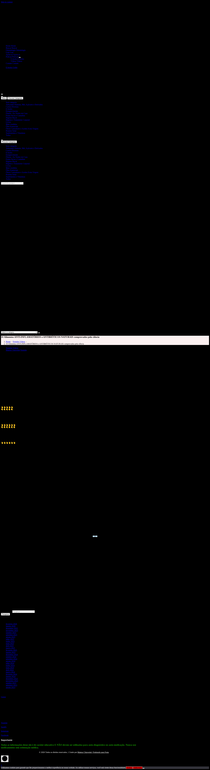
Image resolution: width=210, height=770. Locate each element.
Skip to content (7, 2)
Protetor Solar (11, 131)
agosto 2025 (10, 637)
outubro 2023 (11, 683)
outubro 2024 (11, 657)
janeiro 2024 (10, 676)
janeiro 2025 (10, 652)
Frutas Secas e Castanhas (15, 116)
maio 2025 (10, 644)
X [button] (1, 763)
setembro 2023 (11, 685)
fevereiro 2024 (11, 674)
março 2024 (10, 672)
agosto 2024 (10, 661)
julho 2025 (10, 639)
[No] (143, 768)
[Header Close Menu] (2, 96)
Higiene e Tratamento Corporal (18, 120)
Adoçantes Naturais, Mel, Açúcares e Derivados (24, 105)
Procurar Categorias (15, 98)
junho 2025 (10, 641)
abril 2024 (10, 670)
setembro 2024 (11, 659)
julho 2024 (10, 663)
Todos (8, 135)
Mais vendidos (11, 124)
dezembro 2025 (12, 628)
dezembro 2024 (12, 655)
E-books (9, 109)
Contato (3, 697)
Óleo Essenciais (12, 126)
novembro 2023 (12, 681)
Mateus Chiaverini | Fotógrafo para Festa (93, 752)
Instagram (5, 731)
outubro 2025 (11, 633)
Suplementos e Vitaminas (15, 133)
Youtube (23, 350)
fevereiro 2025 (11, 650)
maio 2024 (10, 668)
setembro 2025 (11, 635)
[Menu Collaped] (2, 94)
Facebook (5, 735)
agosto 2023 (10, 687)
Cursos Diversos (12, 107)
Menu (4, 98)
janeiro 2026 (10, 626)
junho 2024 (10, 666)
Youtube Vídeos (19, 342)
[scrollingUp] (5, 758)
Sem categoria (11, 102)
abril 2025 (10, 646)
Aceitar (129, 768)
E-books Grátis (11, 67)
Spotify (4, 727)
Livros (8, 122)
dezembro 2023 (12, 679)
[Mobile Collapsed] (20, 57)
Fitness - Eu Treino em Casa (16, 113)
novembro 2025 (12, 630)
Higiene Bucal (11, 118)
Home (8, 342)
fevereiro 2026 (11, 624)
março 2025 (10, 648)
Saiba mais (138, 768)
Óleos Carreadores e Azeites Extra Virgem (22, 129)
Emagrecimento (12, 111)
